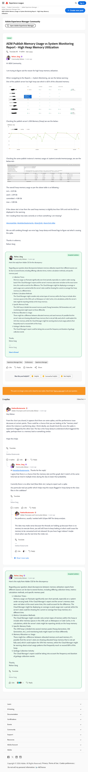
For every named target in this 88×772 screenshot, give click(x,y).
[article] (43, 434)
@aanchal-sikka (49, 223)
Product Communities (13, 7)
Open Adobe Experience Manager (22, 26)
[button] (75, 10)
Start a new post (59, 391)
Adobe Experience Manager (29, 7)
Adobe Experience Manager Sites (11, 9)
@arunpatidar (11, 223)
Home (3, 7)
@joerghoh (38, 223)
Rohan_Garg (16, 56)
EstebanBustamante (18, 408)
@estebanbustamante (25, 223)
